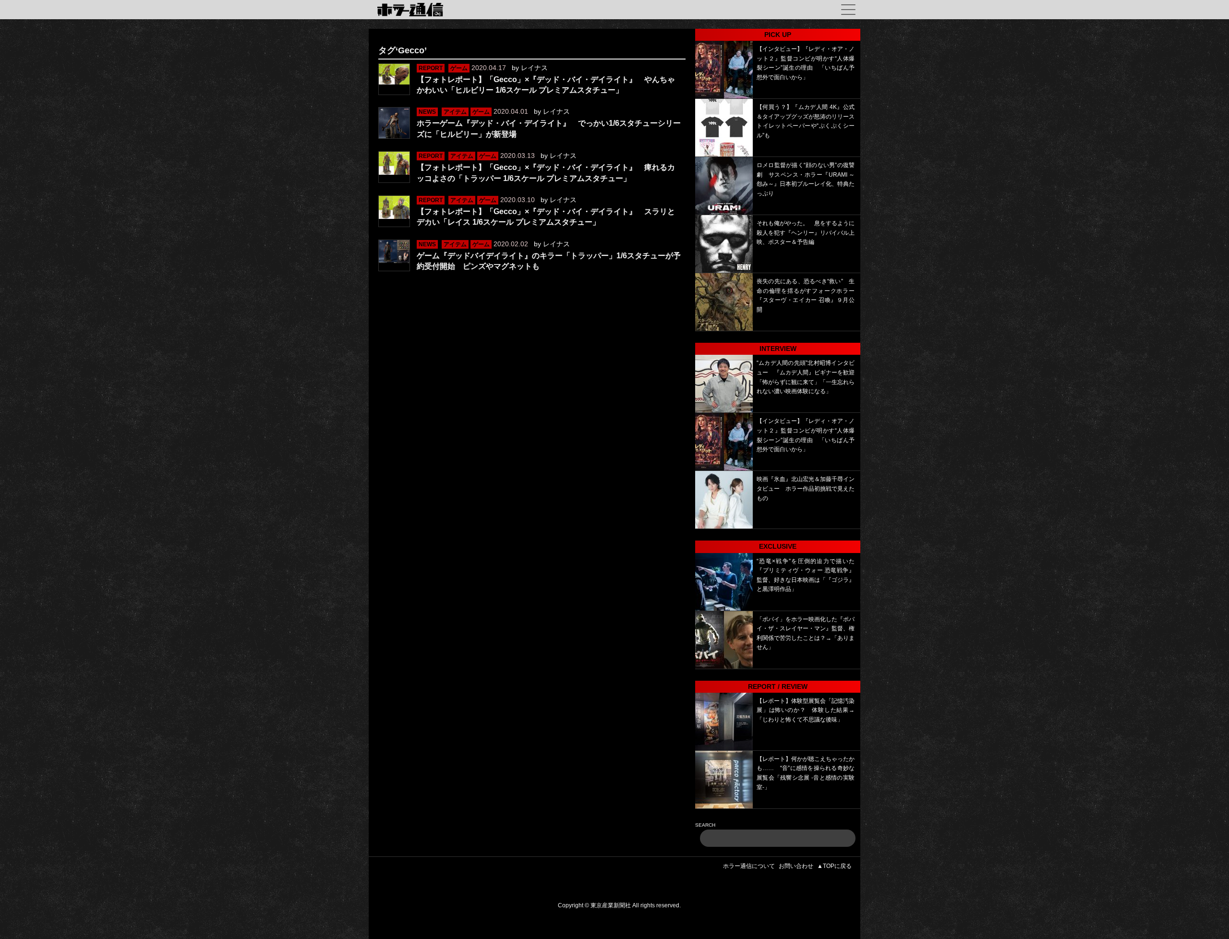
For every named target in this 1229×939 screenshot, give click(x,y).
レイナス (534, 68)
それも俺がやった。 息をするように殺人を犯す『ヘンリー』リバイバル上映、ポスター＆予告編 (806, 232)
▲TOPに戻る (834, 866)
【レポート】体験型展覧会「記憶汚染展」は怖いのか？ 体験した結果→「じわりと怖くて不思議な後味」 (806, 710)
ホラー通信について (749, 866)
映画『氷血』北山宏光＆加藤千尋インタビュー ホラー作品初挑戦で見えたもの (806, 488)
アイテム (455, 111)
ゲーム (459, 68)
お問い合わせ (796, 866)
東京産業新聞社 (610, 905)
